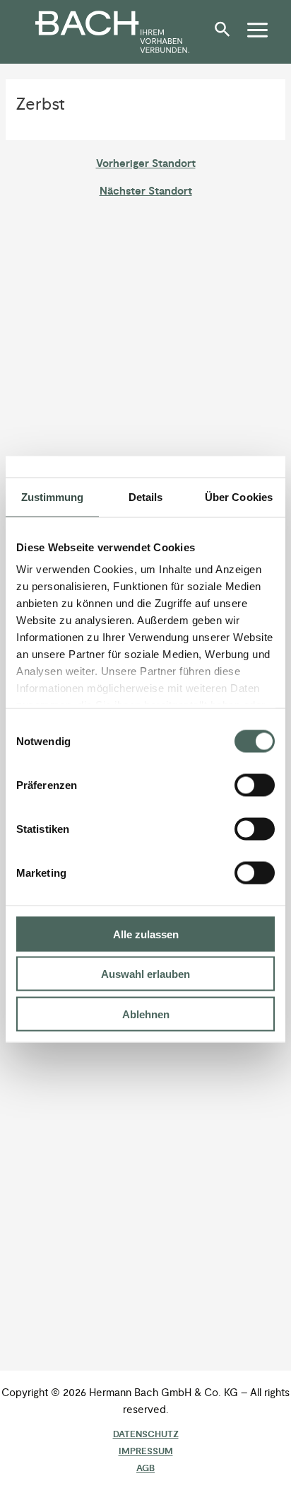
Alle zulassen (146, 934)
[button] (226, 34)
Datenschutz (146, 1434)
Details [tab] (146, 496)
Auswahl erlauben (145, 974)
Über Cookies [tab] (239, 496)
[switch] (254, 784)
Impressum (146, 1451)
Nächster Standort (146, 192)
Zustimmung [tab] (52, 496)
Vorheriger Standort (146, 164)
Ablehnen (146, 1014)
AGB (145, 1468)
